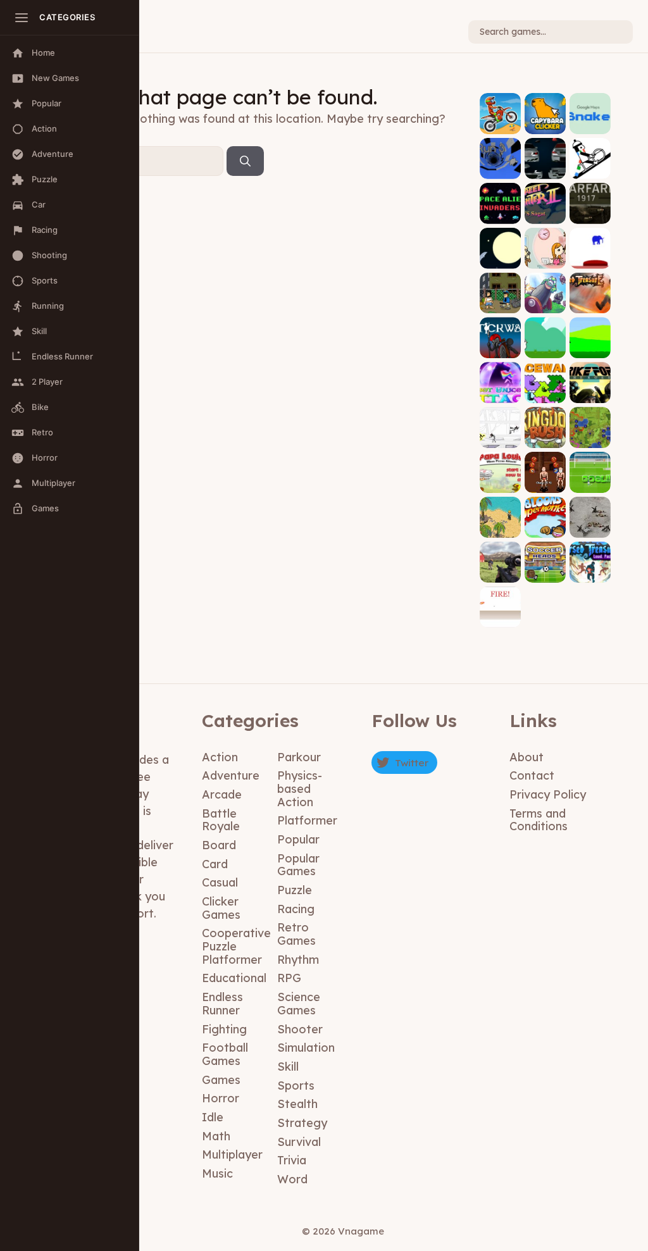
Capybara (545, 119)
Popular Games (298, 865)
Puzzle (294, 890)
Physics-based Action (299, 788)
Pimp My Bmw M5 (545, 164)
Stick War (500, 344)
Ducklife (590, 349)
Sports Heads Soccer (545, 564)
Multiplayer (232, 1154)
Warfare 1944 (590, 523)
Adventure (230, 775)
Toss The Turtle (545, 295)
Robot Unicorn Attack (500, 385)
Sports (296, 1085)
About (526, 757)
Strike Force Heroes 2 (590, 380)
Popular (298, 839)
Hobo (500, 304)
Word (292, 1179)
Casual (220, 882)
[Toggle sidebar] (21, 18)
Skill (288, 1066)
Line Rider (590, 164)
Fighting (224, 1029)
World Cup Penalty (589, 475)
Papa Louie (500, 478)
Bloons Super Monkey (545, 520)
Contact (531, 775)
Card (215, 864)
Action (220, 757)
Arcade (222, 794)
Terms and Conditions (538, 820)
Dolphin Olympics (500, 250)
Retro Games (296, 934)
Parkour (299, 757)
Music (217, 1173)
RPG (289, 978)
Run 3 (500, 169)
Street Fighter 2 (545, 205)
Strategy (302, 1123)
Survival (299, 1142)
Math (216, 1136)
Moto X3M (500, 119)
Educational (234, 978)
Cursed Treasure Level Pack (590, 560)
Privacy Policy (547, 794)
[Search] (245, 161)
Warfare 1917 (590, 209)
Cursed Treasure (590, 295)
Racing (296, 909)
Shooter (300, 1029)
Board (219, 845)
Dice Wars (545, 389)
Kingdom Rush (545, 434)
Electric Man (500, 434)
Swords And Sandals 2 (545, 470)
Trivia (291, 1160)
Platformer (307, 820)
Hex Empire (589, 434)
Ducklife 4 (545, 344)
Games (221, 1080)
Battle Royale (221, 820)
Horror (220, 1098)
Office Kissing (545, 254)
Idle (212, 1117)
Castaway (500, 523)
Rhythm (298, 959)
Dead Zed (500, 568)
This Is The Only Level (590, 246)
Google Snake (590, 119)
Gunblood (500, 613)
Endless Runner (222, 1004)
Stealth (297, 1104)
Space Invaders (500, 205)
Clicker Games (221, 908)
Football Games (225, 1054)
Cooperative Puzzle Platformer (236, 946)
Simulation (306, 1047)
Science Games (298, 1004)
